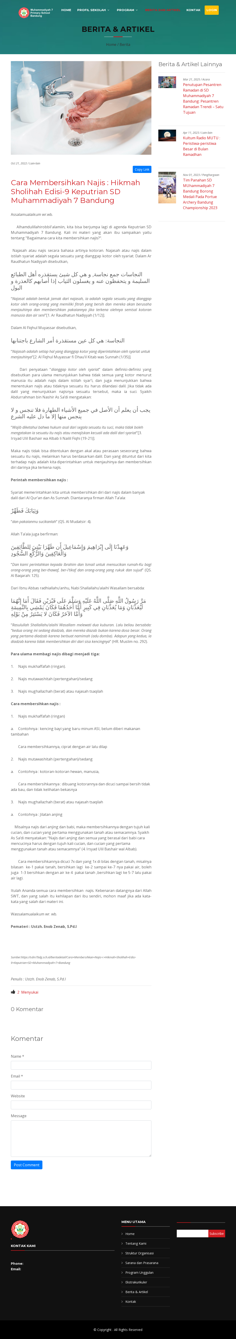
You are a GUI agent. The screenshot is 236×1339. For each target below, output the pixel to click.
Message (19, 1115)
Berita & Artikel (136, 1292)
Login (211, 10)
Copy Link (142, 169)
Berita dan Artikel (162, 10)
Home (66, 10)
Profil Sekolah (91, 10)
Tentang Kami (135, 1243)
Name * (17, 1056)
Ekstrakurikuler (136, 1282)
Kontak (193, 10)
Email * (17, 1076)
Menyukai (27, 992)
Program (125, 10)
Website (18, 1096)
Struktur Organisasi (139, 1253)
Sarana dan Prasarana (141, 1263)
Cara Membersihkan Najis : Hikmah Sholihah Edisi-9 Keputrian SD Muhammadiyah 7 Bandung (75, 191)
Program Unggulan (139, 1272)
